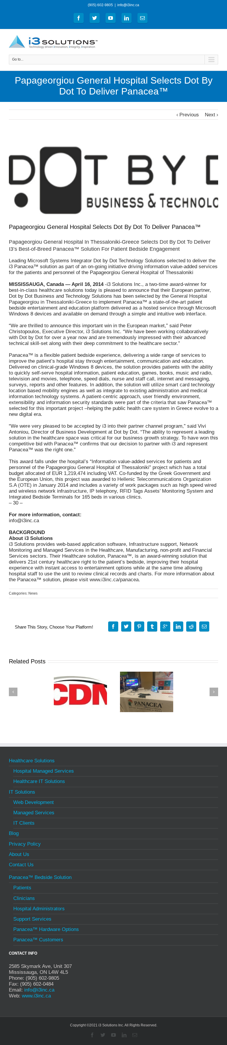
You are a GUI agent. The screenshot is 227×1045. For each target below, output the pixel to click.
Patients (22, 888)
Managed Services (33, 813)
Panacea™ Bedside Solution (40, 878)
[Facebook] (79, 18)
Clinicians (24, 898)
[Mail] (142, 18)
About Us (19, 854)
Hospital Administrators (39, 908)
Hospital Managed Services (43, 771)
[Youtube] (111, 18)
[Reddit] (191, 626)
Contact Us (21, 864)
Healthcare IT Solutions (39, 781)
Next (210, 115)
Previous (189, 115)
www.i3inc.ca (36, 996)
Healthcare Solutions (32, 761)
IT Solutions (22, 792)
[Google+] (165, 626)
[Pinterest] (139, 626)
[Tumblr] (152, 626)
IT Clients (24, 823)
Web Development (33, 802)
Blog (14, 833)
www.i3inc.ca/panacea (114, 579)
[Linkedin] (126, 18)
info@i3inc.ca (128, 5)
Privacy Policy (25, 844)
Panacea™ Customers (38, 940)
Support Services (32, 919)
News (33, 593)
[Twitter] (95, 18)
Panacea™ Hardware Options (46, 929)
